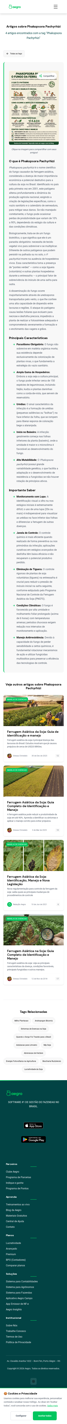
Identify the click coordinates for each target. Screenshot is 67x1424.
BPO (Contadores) (16, 1259)
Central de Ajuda (15, 1221)
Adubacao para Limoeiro (26, 1045)
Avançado (11, 1248)
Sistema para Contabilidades (22, 1281)
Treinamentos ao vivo (18, 1204)
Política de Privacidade (18, 1342)
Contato (10, 1226)
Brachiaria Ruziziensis (52, 1061)
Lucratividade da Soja (33, 1069)
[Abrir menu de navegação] (56, 7)
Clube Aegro (12, 1171)
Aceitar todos (44, 1416)
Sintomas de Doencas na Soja (33, 1029)
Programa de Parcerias (18, 1177)
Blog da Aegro (13, 1210)
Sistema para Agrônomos (20, 1287)
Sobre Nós (11, 1325)
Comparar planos (15, 1265)
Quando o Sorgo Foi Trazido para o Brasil (33, 1037)
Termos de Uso (14, 1336)
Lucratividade (13, 1243)
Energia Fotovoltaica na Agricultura (21, 1061)
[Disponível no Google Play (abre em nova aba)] (33, 1139)
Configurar (21, 1416)
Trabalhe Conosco (16, 1331)
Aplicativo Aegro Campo (19, 1298)
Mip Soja (47, 1045)
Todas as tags (14, 53)
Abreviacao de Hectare (33, 1053)
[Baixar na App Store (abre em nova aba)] (33, 1125)
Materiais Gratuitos (16, 1215)
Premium (11, 1254)
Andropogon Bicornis (44, 1021)
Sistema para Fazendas (19, 1292)
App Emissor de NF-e (17, 1303)
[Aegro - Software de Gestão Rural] (14, 6)
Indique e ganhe (14, 1182)
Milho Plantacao (21, 1021)
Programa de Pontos (17, 1188)
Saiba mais (52, 1405)
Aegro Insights (14, 1309)
